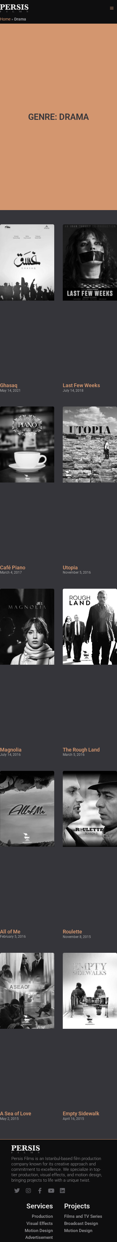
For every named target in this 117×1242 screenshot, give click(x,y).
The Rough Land (81, 750)
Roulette (72, 932)
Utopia (70, 567)
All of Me (10, 932)
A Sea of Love (15, 1113)
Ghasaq (8, 385)
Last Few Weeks (81, 385)
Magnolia (11, 750)
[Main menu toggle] (111, 8)
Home (5, 19)
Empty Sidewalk (81, 1113)
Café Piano (12, 567)
